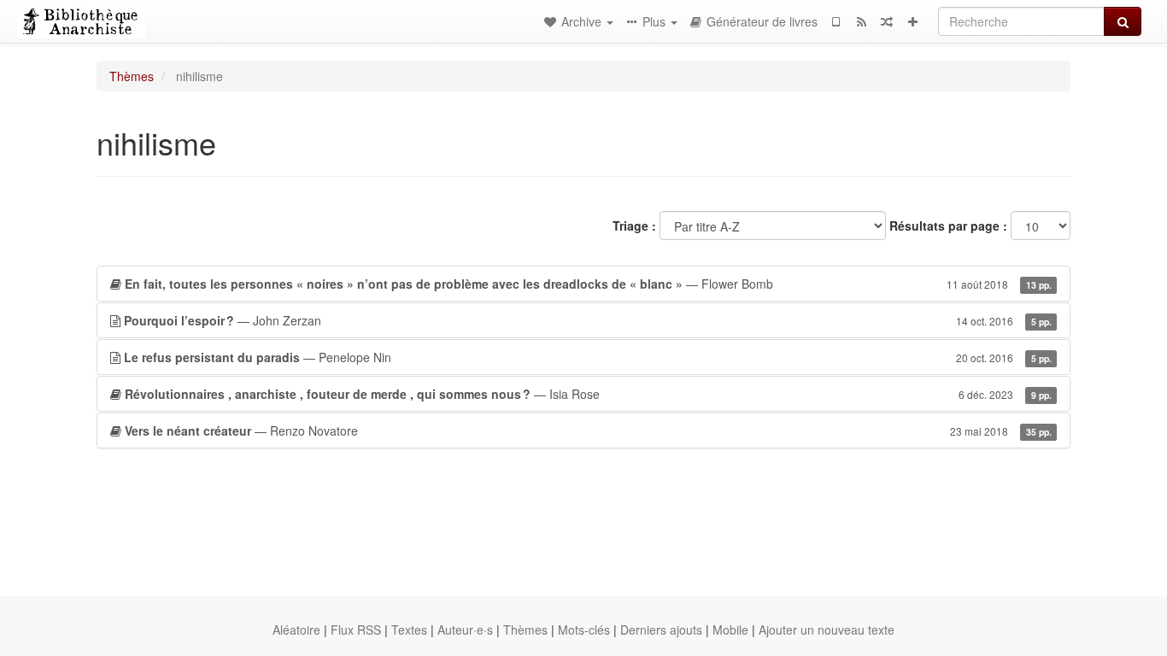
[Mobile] (835, 21)
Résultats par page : (948, 225)
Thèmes (131, 76)
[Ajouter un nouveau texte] (912, 21)
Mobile (730, 629)
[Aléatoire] (887, 21)
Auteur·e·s (465, 629)
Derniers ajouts (661, 629)
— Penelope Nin (588, 357)
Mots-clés (584, 629)
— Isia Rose (588, 393)
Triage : (634, 225)
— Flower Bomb (588, 283)
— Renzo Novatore (588, 430)
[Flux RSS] (861, 21)
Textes (409, 629)
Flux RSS (356, 629)
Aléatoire (296, 629)
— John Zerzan (588, 320)
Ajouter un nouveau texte (826, 629)
